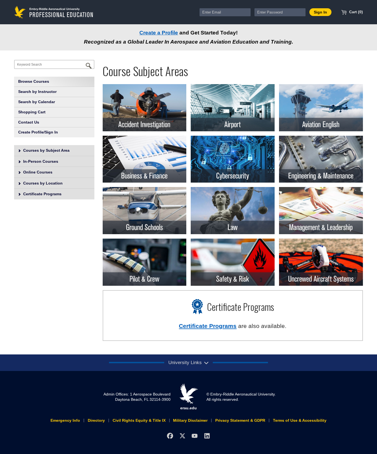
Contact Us (28, 122)
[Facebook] (170, 435)
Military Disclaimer (190, 420)
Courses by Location (42, 183)
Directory (96, 420)
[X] (182, 435)
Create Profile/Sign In (38, 132)
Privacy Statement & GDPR (240, 420)
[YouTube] (194, 435)
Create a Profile (158, 33)
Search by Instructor (37, 91)
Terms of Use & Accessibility (299, 420)
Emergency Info (65, 420)
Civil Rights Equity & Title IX (139, 420)
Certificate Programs (42, 194)
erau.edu (188, 408)
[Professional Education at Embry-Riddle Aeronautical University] (54, 12)
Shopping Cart (32, 112)
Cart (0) (355, 12)
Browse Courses (33, 81)
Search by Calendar (36, 102)
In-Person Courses (40, 161)
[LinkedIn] (207, 435)
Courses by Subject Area (46, 150)
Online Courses (37, 172)
